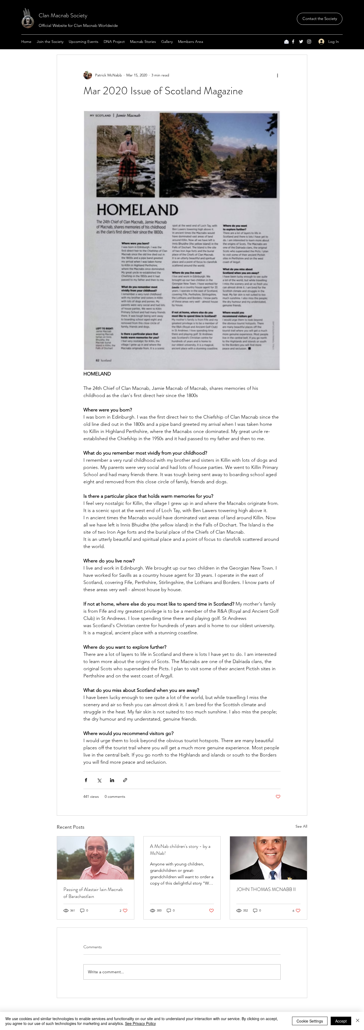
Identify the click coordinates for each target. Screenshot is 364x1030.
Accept (341, 1021)
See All (301, 826)
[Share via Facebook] (85, 780)
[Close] (357, 1021)
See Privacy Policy (140, 1023)
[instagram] (309, 41)
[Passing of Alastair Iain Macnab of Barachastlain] (95, 858)
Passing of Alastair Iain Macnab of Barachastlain (93, 893)
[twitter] (301, 41)
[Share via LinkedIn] (112, 780)
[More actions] (277, 75)
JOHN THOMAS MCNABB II (266, 889)
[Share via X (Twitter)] (99, 780)
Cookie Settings (310, 1021)
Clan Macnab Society (63, 15)
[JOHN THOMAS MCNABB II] (268, 858)
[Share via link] (125, 780)
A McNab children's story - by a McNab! (180, 850)
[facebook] (293, 41)
